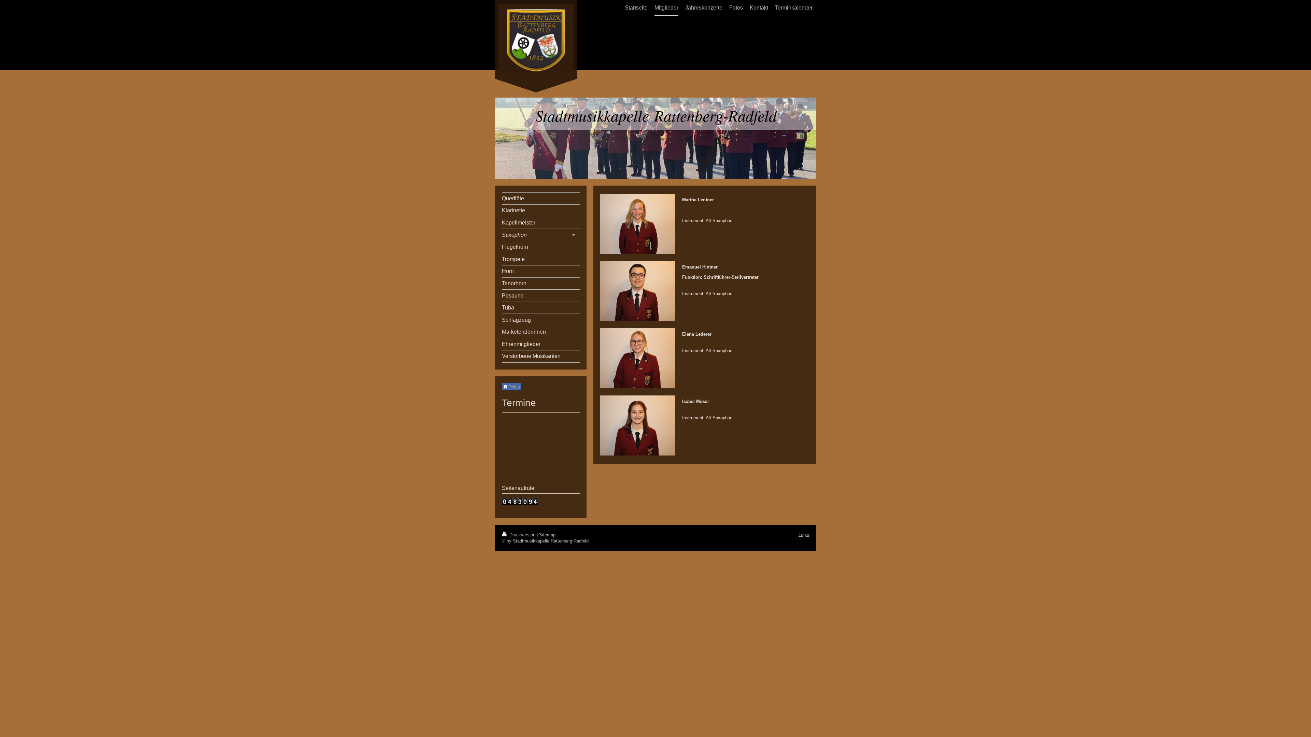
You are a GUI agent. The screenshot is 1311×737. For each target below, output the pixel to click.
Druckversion (522, 534)
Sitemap (547, 534)
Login (804, 534)
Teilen (514, 387)
